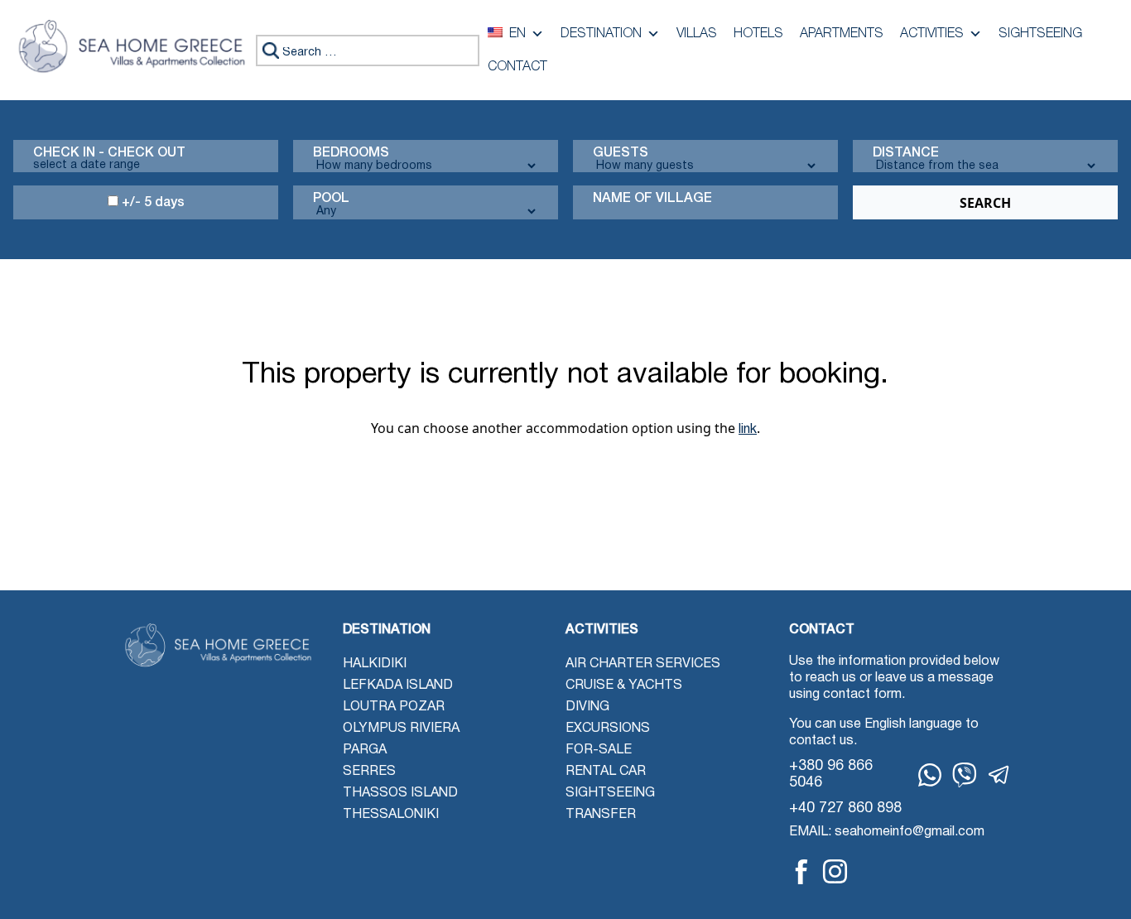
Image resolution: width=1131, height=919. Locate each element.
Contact (517, 67)
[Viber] (964, 775)
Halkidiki (375, 664)
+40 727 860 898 (845, 808)
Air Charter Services (643, 664)
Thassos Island (400, 793)
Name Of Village (652, 198)
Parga (365, 750)
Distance (906, 153)
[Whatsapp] (929, 775)
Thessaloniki (391, 814)
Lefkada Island (398, 685)
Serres (369, 771)
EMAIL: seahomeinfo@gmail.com (886, 832)
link (748, 429)
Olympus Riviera (401, 728)
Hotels (758, 34)
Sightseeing (1040, 34)
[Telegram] (999, 775)
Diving (587, 707)
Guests (620, 153)
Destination (601, 34)
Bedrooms (351, 153)
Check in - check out (109, 153)
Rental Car (606, 771)
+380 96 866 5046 (831, 774)
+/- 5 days (151, 203)
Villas (696, 34)
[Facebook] (801, 871)
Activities (932, 34)
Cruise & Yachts (624, 685)
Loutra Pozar (394, 707)
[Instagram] (835, 871)
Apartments (841, 34)
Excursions (608, 728)
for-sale (599, 750)
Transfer (601, 814)
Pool (331, 198)
